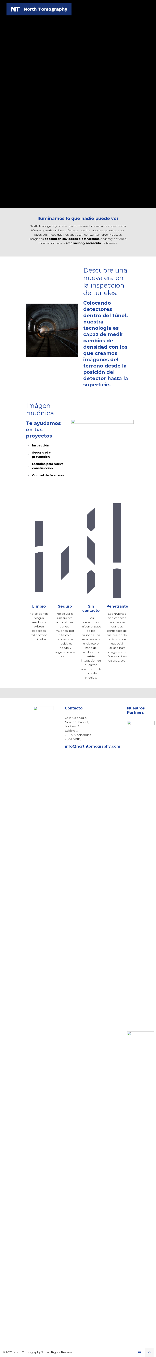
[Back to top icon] (149, 1352)
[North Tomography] (39, 9)
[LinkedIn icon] (139, 1352)
